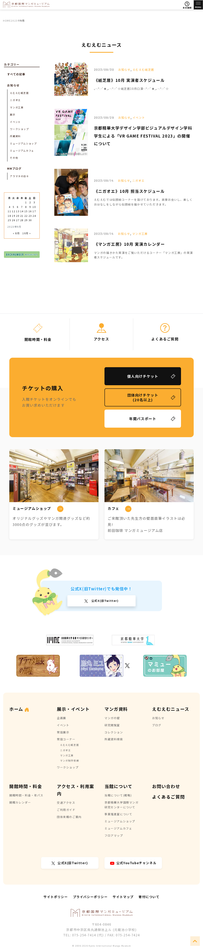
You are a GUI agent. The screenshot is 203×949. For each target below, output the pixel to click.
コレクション (113, 732)
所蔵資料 (15, 136)
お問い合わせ (166, 786)
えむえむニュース (170, 709)
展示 (12, 114)
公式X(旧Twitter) (104, 601)
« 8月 (16, 233)
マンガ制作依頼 (69, 760)
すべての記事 (16, 74)
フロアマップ (113, 835)
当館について (118, 786)
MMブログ (14, 168)
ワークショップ (19, 129)
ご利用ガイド (66, 810)
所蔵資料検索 (113, 739)
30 (30, 220)
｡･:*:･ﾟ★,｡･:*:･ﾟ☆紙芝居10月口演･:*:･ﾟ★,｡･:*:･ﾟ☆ (131, 89)
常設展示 (63, 732)
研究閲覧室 (112, 725)
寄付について (149, 896)
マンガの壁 (112, 718)
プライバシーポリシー (90, 896)
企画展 (61, 718)
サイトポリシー (55, 896)
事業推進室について (118, 814)
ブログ (156, 725)
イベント (139, 117)
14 (22, 211)
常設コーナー (66, 739)
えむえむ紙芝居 (143, 70)
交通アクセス (66, 803)
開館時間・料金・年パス (26, 795)
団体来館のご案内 (69, 817)
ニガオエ (138, 181)
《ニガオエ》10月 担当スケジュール (129, 191)
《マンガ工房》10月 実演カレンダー (129, 244)
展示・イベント (73, 709)
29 (26, 220)
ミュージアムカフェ (22, 150)
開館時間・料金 (25, 786)
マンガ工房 (140, 234)
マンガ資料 (116, 709)
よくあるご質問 (168, 796)
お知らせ (124, 70)
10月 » (26, 233)
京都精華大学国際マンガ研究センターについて (121, 804)
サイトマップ (123, 896)
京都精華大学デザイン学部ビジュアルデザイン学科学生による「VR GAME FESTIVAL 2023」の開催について (143, 135)
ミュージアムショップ (23, 143)
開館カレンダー (20, 802)
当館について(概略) (118, 795)
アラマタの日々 (19, 176)
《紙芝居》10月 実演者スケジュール (129, 80)
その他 (14, 157)
